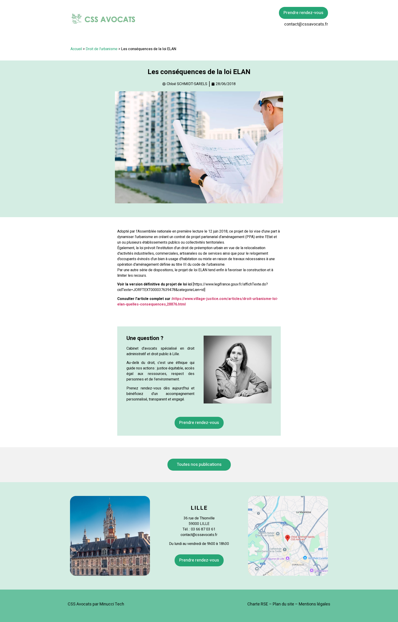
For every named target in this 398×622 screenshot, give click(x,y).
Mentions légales (314, 604)
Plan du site (283, 604)
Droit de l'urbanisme (101, 49)
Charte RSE (257, 604)
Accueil (76, 49)
